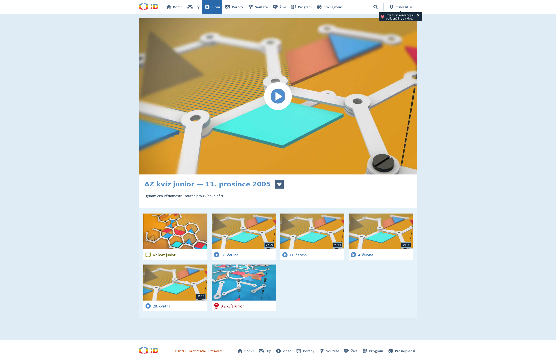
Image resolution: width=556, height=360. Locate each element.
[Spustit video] (278, 96)
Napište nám (197, 351)
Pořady (237, 7)
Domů (177, 7)
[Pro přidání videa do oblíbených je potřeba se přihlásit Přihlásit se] (279, 184)
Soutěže (261, 7)
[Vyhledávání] (375, 7)
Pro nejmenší (333, 7)
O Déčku (180, 351)
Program (305, 7)
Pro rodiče (216, 351)
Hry (197, 7)
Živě (283, 7)
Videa (216, 7)
